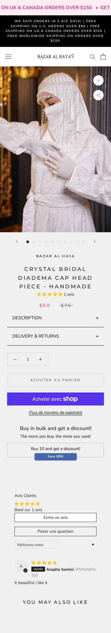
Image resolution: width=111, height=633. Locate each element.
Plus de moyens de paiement (55, 412)
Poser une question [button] (55, 531)
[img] (44, 563)
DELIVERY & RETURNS (35, 336)
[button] (50, 294)
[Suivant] (95, 241)
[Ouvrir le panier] (103, 57)
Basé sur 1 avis (28, 510)
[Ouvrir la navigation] (8, 57)
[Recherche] (92, 56)
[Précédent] (16, 241)
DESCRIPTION (27, 318)
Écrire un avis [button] (56, 517)
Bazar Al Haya (55, 256)
